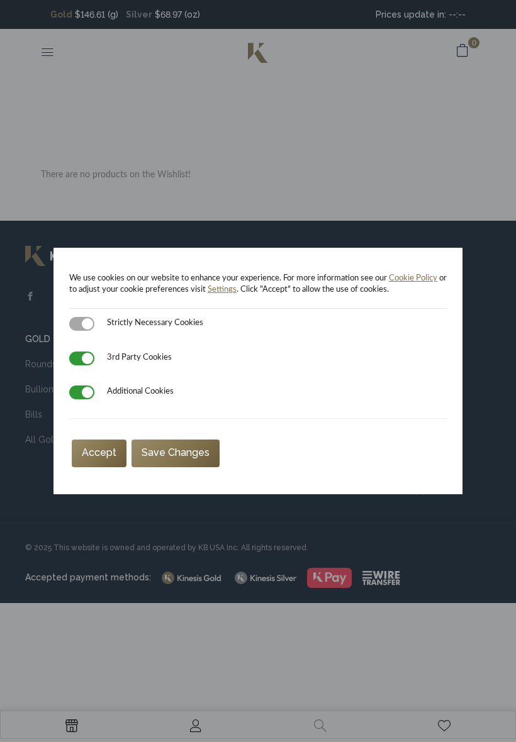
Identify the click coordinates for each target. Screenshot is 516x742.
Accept (99, 452)
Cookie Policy (413, 278)
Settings (222, 289)
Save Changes (176, 452)
